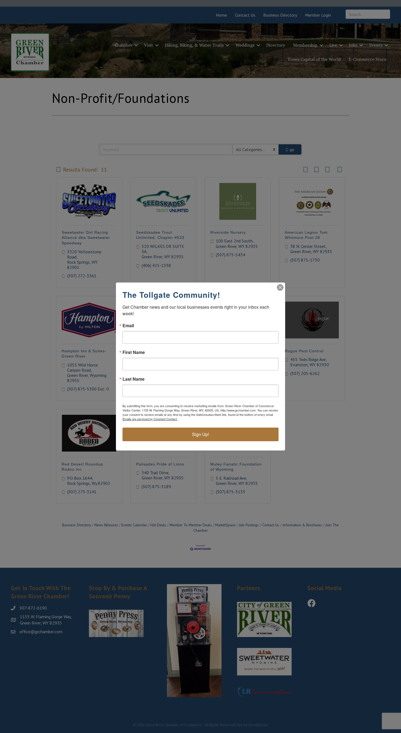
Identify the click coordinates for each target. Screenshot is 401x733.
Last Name (133, 379)
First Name (133, 352)
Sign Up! (200, 434)
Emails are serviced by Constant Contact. (150, 419)
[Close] (280, 287)
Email (128, 325)
